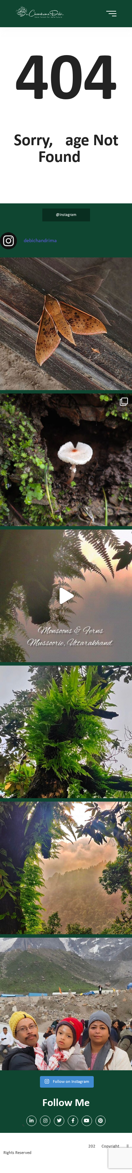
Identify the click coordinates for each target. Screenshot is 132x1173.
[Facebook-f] (73, 1121)
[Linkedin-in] (31, 1121)
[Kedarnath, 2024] (66, 1004)
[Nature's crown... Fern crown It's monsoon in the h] (66, 732)
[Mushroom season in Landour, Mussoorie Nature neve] (66, 459)
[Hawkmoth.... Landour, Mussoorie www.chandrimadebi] (66, 323)
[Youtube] (87, 1121)
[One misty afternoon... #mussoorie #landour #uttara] (66, 596)
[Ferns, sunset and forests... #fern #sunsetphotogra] (66, 868)
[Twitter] (59, 1121)
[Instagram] (45, 1121)
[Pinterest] (100, 1121)
